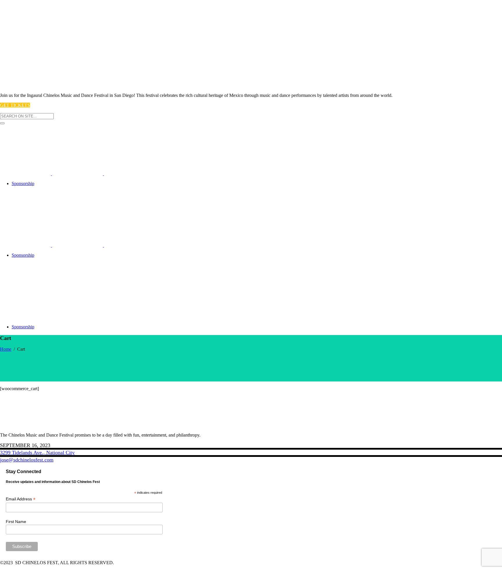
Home (5, 349)
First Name (16, 521)
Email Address (20, 499)
